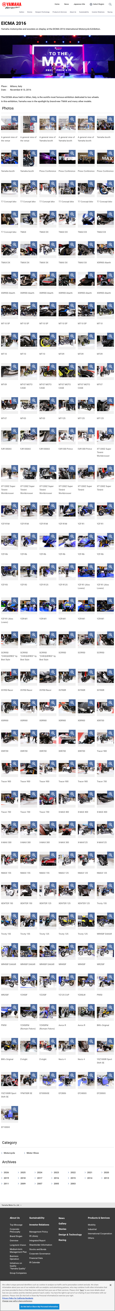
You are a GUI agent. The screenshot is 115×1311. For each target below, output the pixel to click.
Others (91, 1238)
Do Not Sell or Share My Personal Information (39, 1307)
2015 (73, 1178)
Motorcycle (9, 1153)
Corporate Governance (39, 1253)
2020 (106, 1172)
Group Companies (18, 1273)
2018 (23, 1178)
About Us (73, 12)
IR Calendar (34, 1262)
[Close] (110, 1285)
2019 (6, 1178)
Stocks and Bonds (37, 1249)
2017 (39, 1178)
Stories (29, 12)
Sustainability (84, 12)
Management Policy (38, 1232)
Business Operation (14, 1257)
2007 (39, 1183)
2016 (56, 1178)
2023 (56, 1172)
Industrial (92, 1229)
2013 (106, 1178)
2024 (39, 1172)
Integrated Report (37, 1240)
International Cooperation (100, 1233)
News (66, 4)
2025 (23, 1172)
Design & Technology (70, 1234)
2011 (6, 1183)
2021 (89, 1172)
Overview (14, 1240)
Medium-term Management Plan (18, 1250)
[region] (57, 1296)
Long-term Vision (18, 1245)
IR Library (33, 1236)
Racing (110, 12)
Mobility (92, 1225)
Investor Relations (98, 12)
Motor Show (33, 1153)
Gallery (21, 12)
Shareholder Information (40, 1245)
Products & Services (60, 12)
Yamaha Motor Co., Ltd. (10, 1205)
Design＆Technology (42, 12)
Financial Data (36, 1258)
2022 (73, 1172)
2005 (56, 1183)
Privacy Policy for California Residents (17, 1298)
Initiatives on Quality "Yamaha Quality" (18, 1266)
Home (57, 4)
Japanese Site (79, 4)
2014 (89, 1178)
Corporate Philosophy (15, 1230)
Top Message (16, 1225)
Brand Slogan (16, 1236)
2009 (23, 1183)
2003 (73, 1183)
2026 (6, 1172)
